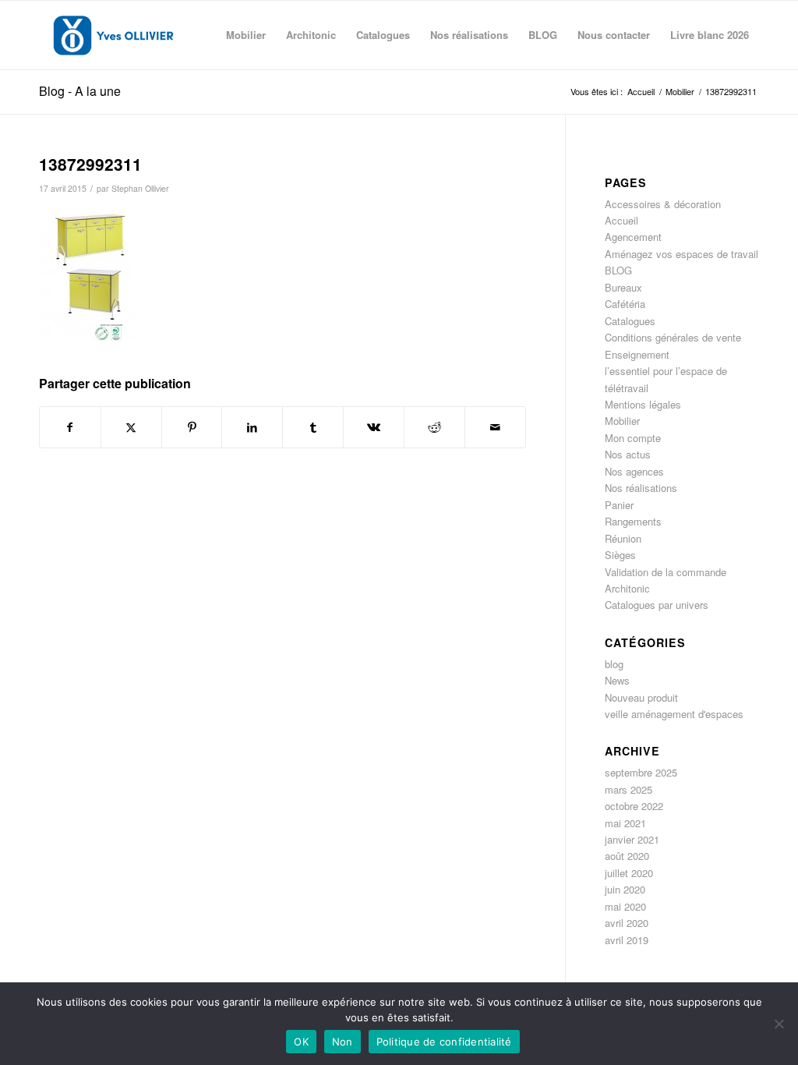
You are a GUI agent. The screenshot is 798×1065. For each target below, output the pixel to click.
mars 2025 (628, 789)
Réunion (623, 538)
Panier (619, 504)
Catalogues (630, 320)
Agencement (633, 236)
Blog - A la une (80, 91)
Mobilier (622, 420)
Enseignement (637, 354)
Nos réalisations (641, 487)
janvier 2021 (632, 839)
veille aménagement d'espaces (674, 713)
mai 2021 (625, 823)
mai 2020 (625, 906)
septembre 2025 (641, 772)
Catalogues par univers (656, 604)
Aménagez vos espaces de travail (681, 253)
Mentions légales (643, 404)
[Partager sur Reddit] (434, 427)
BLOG (618, 270)
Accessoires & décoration (663, 203)
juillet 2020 (629, 872)
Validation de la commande (665, 571)
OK (301, 1041)
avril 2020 (626, 922)
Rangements (633, 521)
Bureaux (623, 287)
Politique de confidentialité (444, 1041)
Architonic (627, 588)
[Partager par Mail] (495, 427)
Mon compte (633, 437)
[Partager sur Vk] (374, 427)
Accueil (621, 220)
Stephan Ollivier (140, 188)
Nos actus (628, 454)
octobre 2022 (634, 805)
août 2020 (627, 855)
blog (614, 663)
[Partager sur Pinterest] (192, 427)
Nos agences (634, 471)
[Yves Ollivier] (113, 35)
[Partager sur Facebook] (70, 427)
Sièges (620, 554)
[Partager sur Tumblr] (313, 427)
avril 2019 (626, 939)
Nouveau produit (641, 697)
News (617, 680)
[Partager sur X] (131, 427)
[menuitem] (246, 35)
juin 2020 (625, 889)
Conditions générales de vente (673, 337)
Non (342, 1041)
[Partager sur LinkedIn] (252, 427)
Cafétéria (625, 303)
